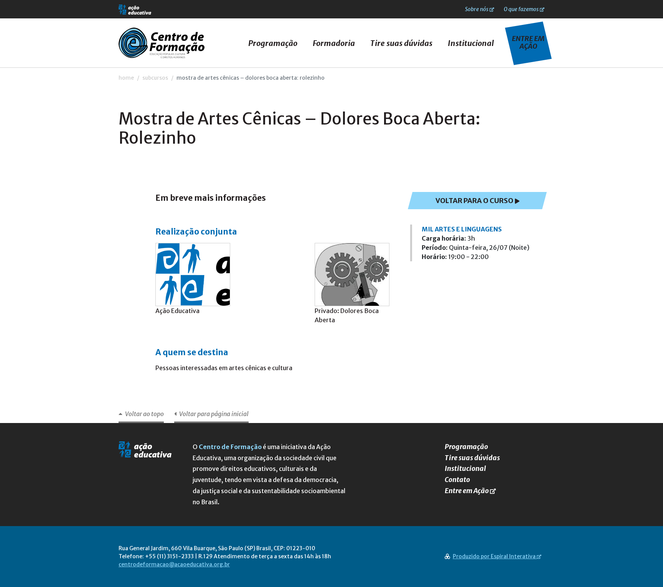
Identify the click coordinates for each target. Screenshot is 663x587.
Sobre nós (476, 9)
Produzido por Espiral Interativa (494, 556)
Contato (457, 480)
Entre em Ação (467, 491)
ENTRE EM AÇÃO (528, 42)
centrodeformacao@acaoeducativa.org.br (174, 564)
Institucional (471, 43)
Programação (272, 43)
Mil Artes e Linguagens (462, 229)
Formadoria (334, 43)
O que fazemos (521, 9)
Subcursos (155, 77)
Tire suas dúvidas (401, 43)
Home (126, 77)
